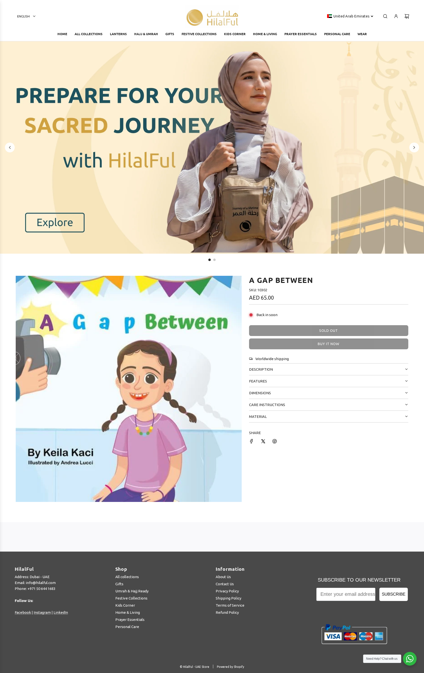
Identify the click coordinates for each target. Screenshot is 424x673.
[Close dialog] (328, 279)
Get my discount (257, 386)
